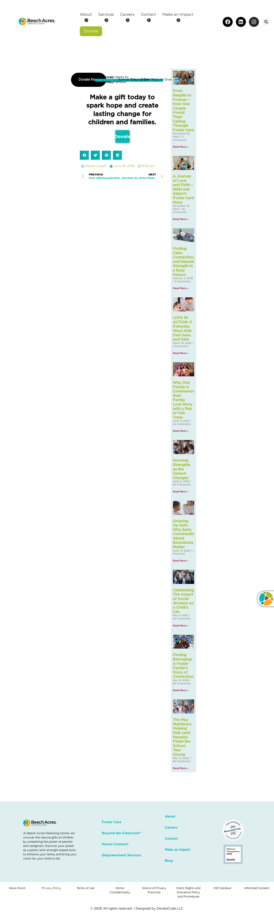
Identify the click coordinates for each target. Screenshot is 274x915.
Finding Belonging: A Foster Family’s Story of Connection (183, 666)
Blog (169, 861)
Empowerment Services (121, 855)
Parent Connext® (115, 844)
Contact (171, 838)
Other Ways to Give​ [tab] (156, 79)
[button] (266, 21)
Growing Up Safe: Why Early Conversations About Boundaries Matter (186, 534)
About (170, 816)
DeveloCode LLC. (170, 908)
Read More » (180, 146)
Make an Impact (177, 850)
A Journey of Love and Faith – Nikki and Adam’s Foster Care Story (183, 189)
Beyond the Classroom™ (122, 833)
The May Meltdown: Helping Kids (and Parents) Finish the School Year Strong (182, 736)
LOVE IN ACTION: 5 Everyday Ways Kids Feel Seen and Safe (182, 328)
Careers (171, 827)
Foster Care (111, 822)
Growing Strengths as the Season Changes (181, 469)
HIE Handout (222, 888)
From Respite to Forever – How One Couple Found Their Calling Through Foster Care (183, 110)
